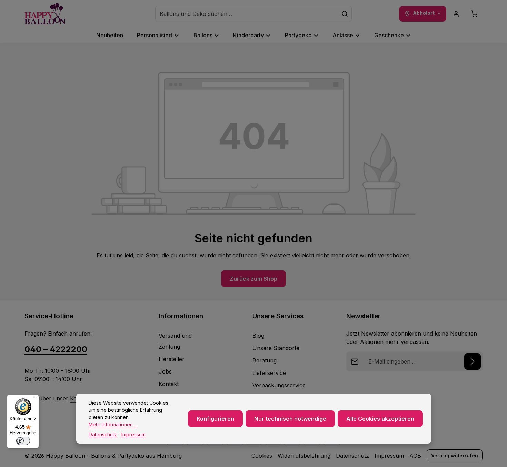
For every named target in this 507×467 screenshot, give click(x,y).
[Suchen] (345, 14)
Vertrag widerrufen (454, 455)
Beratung (264, 360)
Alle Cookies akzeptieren (380, 418)
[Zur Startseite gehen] (45, 13)
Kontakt (169, 383)
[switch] (23, 441)
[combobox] (246, 14)
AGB (415, 455)
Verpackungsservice (279, 385)
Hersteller (172, 359)
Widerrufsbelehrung (304, 455)
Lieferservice (269, 372)
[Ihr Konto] (456, 14)
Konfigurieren (215, 418)
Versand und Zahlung (175, 341)
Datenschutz (352, 455)
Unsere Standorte (275, 348)
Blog (258, 335)
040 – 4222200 (55, 349)
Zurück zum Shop (253, 278)
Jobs (165, 371)
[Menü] (35, 399)
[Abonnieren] (472, 361)
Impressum (389, 455)
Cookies (261, 455)
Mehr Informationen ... (113, 424)
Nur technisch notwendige (290, 418)
